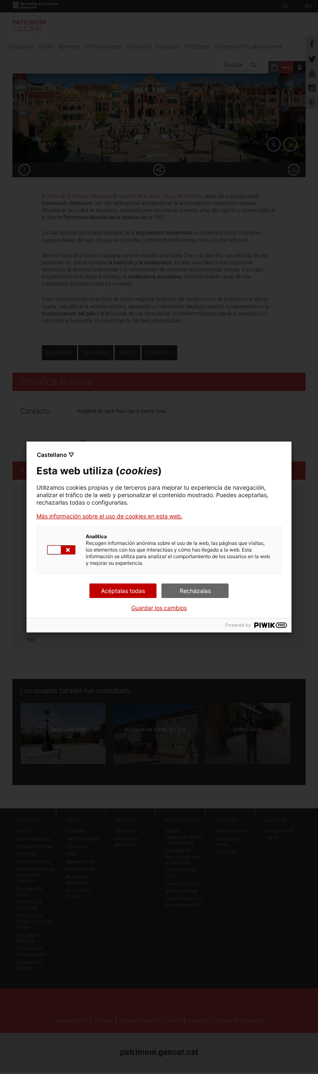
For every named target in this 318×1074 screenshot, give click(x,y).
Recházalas (195, 590)
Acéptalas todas (123, 590)
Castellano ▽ (55, 454)
